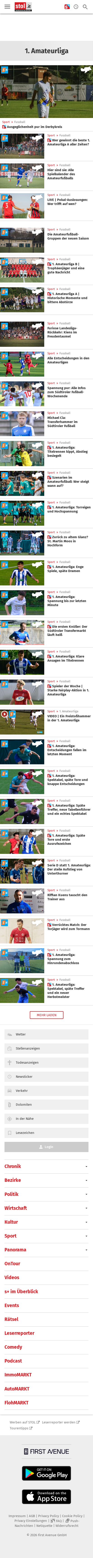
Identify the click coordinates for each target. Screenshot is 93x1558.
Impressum (17, 1516)
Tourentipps (19, 1428)
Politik (12, 1194)
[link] (32, 127)
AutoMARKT (17, 1389)
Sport (6, 122)
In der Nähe (25, 1119)
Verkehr (22, 1091)
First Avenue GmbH (52, 1535)
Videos (12, 1277)
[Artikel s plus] (46, 91)
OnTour (12, 1264)
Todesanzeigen (27, 1062)
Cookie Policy (72, 1516)
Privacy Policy (48, 1516)
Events (12, 1305)
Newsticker (24, 1077)
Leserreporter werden (58, 1422)
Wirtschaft (16, 1208)
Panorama (15, 1250)
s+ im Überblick (21, 1292)
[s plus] (67, 7)
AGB (32, 1516)
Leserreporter (19, 1333)
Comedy (13, 1347)
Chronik (13, 1166)
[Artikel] (22, 175)
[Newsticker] (76, 7)
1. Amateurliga (68, 711)
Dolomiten (24, 1105)
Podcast (13, 1361)
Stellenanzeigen (28, 1048)
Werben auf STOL (22, 1422)
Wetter (21, 1034)
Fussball (19, 122)
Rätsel (11, 1319)
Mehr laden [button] (46, 1015)
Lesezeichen (25, 1133)
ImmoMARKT (18, 1375)
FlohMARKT (16, 1403)
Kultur (11, 1222)
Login (49, 1147)
